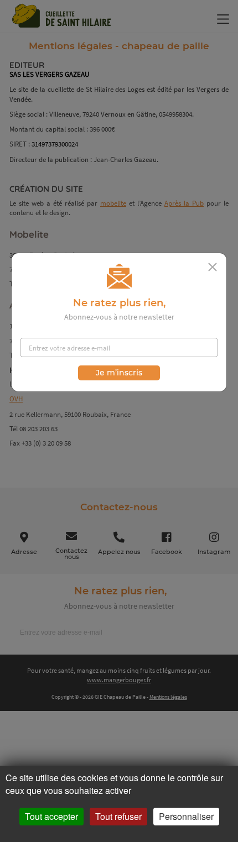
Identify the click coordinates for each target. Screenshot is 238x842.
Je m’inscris (119, 373)
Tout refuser (118, 816)
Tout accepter (51, 816)
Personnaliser (186, 816)
